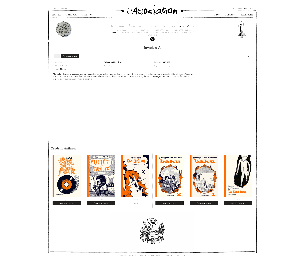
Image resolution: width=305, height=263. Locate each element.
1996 (138, 30)
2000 (157, 30)
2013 (138, 33)
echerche (247, 15)
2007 (190, 30)
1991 (114, 30)
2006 (186, 30)
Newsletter (62, 8)
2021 (176, 33)
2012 (133, 33)
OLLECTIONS (152, 26)
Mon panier (250, 8)
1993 (124, 30)
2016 (152, 33)
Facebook (123, 255)
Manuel (63, 69)
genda (56, 15)
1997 (143, 30)
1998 (148, 30)
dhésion (88, 15)
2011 (128, 33)
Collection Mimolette (113, 62)
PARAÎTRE (135, 26)
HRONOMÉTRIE (185, 26)
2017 (157, 33)
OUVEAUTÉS (118, 26)
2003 (171, 30)
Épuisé (135, 203)
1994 (128, 30)
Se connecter (238, 8)
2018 (162, 33)
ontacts (230, 15)
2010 (124, 33)
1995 (133, 30)
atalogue (71, 15)
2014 (143, 33)
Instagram (133, 255)
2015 (148, 33)
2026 (155, 35)
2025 (150, 35)
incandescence (168, 255)
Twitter (141, 255)
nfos (217, 15)
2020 (171, 33)
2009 (119, 33)
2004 (176, 30)
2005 (181, 30)
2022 (181, 33)
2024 (190, 33)
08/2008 (166, 62)
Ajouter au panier (70, 56)
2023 (186, 33)
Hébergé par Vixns (153, 255)
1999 (152, 30)
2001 (162, 30)
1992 (119, 30)
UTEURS (168, 26)
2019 (167, 33)
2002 (167, 30)
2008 (114, 33)
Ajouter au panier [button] (66, 203)
